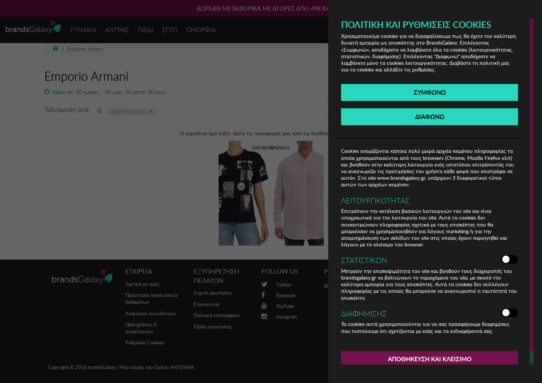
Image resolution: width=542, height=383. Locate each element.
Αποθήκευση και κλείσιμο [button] (430, 359)
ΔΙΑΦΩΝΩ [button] (429, 116)
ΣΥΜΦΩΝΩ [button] (430, 92)
